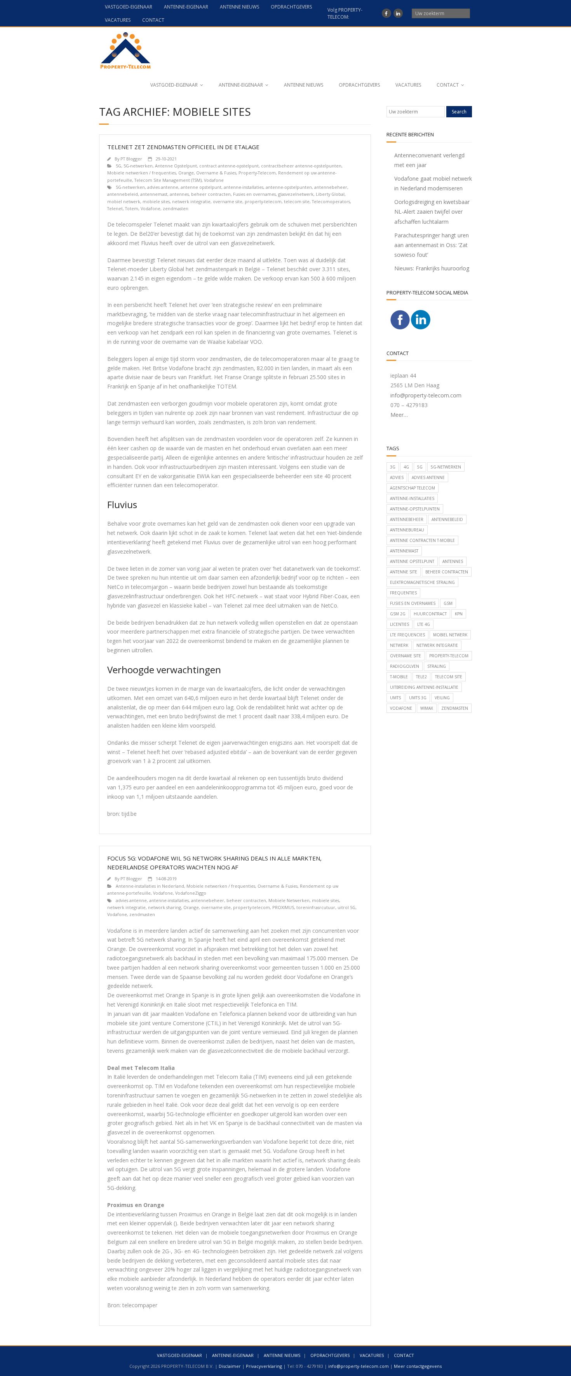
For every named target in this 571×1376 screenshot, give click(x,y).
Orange (186, 173)
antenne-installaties (243, 187)
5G (118, 166)
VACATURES (118, 20)
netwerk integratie (191, 201)
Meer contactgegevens (418, 1366)
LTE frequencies (407, 634)
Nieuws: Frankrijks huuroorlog (431, 268)
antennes (179, 194)
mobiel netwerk (123, 201)
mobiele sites (156, 201)
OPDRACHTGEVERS (291, 6)
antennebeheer (330, 187)
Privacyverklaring (264, 1366)
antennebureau (407, 530)
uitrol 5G (346, 907)
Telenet (115, 208)
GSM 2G (398, 614)
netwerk (399, 645)
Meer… (399, 414)
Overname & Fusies (216, 173)
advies (397, 477)
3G (392, 467)
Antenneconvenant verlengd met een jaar (429, 160)
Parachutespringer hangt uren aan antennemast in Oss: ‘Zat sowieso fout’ (431, 245)
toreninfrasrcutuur (315, 907)
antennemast (153, 194)
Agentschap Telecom (412, 488)
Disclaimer (230, 1366)
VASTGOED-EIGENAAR (128, 6)
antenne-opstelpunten (289, 187)
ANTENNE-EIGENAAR (186, 6)
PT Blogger (131, 159)
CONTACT (153, 20)
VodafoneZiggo (190, 893)
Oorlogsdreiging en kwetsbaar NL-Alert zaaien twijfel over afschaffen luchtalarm (432, 211)
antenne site (403, 572)
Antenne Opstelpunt (176, 166)
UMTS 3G (418, 697)
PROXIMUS (283, 907)
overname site (227, 201)
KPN (459, 614)
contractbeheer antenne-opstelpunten (301, 166)
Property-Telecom (257, 173)
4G (406, 467)
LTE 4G (423, 624)
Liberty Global (330, 194)
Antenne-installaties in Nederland (150, 886)
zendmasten (175, 208)
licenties (399, 624)
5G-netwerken (138, 166)
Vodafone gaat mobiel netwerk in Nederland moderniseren (433, 183)
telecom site (297, 201)
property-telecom (263, 201)
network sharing (164, 907)
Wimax (426, 708)
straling (436, 666)
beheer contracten (211, 194)
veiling (442, 697)
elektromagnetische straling (422, 582)
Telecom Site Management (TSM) (168, 180)
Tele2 (421, 676)
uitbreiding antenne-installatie (424, 687)
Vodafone (214, 180)
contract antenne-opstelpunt (229, 166)
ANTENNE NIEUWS (239, 6)
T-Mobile (399, 676)
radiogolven (404, 666)
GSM (448, 603)
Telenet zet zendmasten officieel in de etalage (183, 147)
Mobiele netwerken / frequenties (141, 173)
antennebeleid (122, 194)
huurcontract (430, 614)
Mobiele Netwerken (289, 900)
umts (395, 697)
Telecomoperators (331, 201)
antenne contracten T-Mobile (422, 540)
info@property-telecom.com (425, 395)
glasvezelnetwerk (295, 194)
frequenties (403, 593)
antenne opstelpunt (201, 187)
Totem (131, 208)
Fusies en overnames (254, 194)
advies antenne (162, 187)
